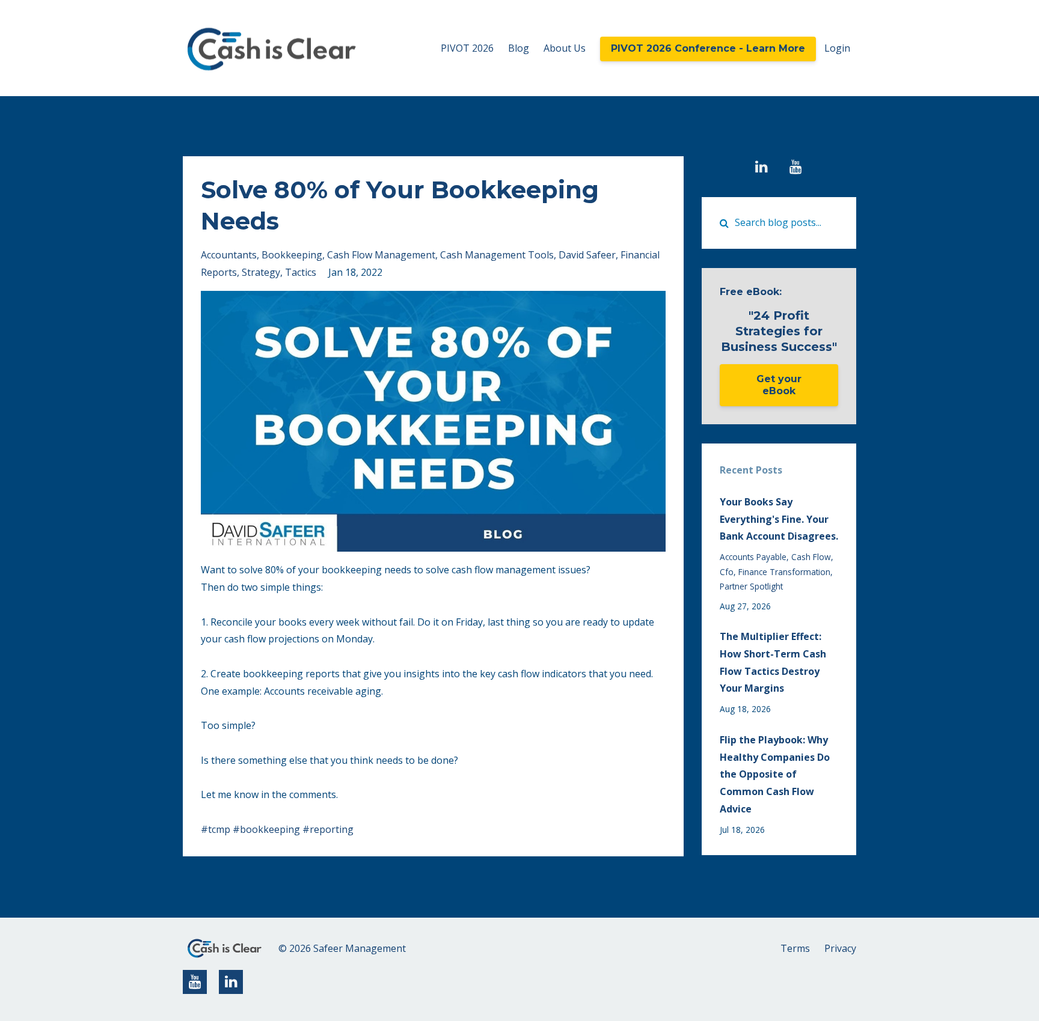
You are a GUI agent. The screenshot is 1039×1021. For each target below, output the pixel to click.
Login (837, 48)
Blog (518, 48)
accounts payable (753, 556)
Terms (795, 948)
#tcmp (215, 829)
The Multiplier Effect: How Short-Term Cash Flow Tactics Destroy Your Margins (773, 662)
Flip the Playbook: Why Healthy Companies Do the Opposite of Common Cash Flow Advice (775, 774)
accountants (229, 254)
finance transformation (784, 572)
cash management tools (497, 254)
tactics (300, 272)
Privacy (840, 948)
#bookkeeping (266, 829)
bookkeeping (292, 254)
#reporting (328, 829)
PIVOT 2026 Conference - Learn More (708, 48)
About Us (565, 48)
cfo (727, 572)
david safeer (587, 254)
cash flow (811, 556)
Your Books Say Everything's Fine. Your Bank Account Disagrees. (779, 519)
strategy (261, 272)
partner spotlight (751, 586)
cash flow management (381, 254)
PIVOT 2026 (467, 48)
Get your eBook (778, 385)
